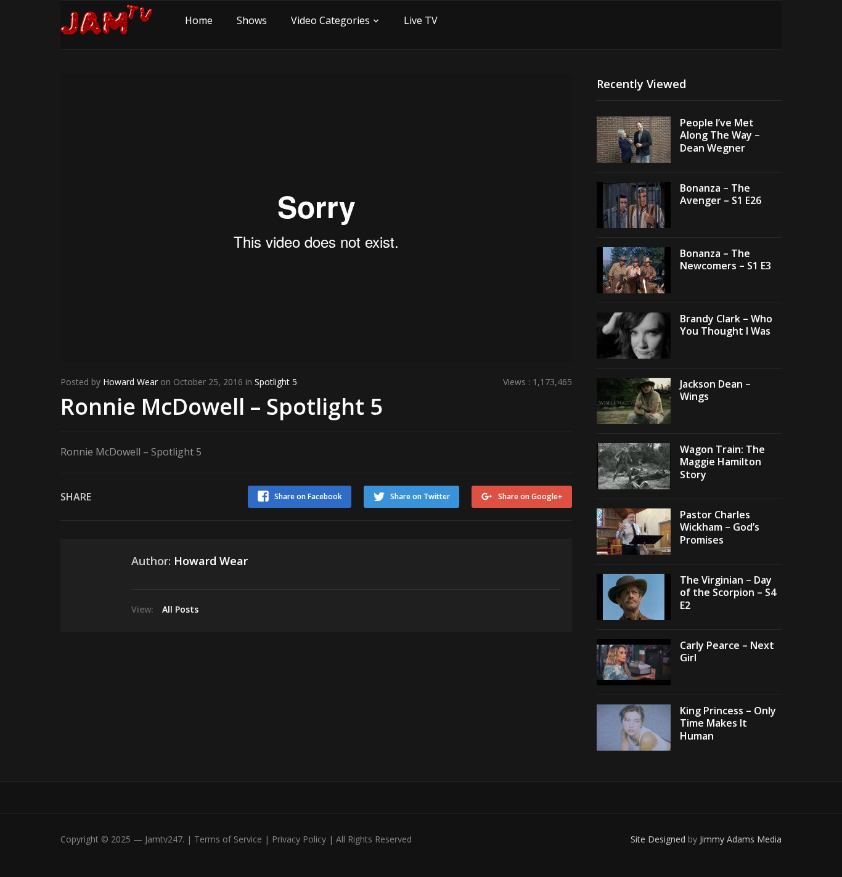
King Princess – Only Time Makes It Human (728, 723)
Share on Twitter (420, 496)
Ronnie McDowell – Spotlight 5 (221, 406)
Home (199, 20)
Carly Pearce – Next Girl (727, 651)
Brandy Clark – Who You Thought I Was (726, 325)
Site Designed (659, 839)
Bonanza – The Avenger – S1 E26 (720, 194)
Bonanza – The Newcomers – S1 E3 (725, 260)
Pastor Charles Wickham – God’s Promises (719, 527)
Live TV (421, 20)
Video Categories (330, 20)
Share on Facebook (308, 496)
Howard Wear (130, 382)
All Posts (180, 609)
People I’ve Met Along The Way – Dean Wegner (720, 135)
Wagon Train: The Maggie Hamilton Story (722, 462)
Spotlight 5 (276, 382)
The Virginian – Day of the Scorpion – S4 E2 (728, 593)
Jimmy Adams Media (741, 839)
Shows (252, 20)
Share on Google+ (530, 496)
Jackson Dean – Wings (715, 390)
